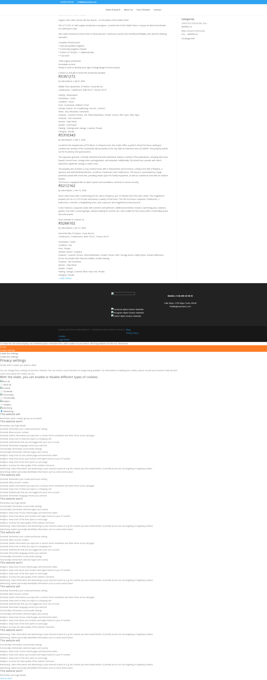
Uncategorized (188, 38)
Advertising (8, 411)
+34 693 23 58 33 (66, 2)
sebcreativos (66, 81)
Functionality (9, 398)
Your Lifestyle (143, 10)
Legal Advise (64, 339)
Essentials (7, 391)
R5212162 (66, 185)
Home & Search (113, 10)
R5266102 (66, 223)
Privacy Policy (132, 333)
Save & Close (6, 678)
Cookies (62, 336)
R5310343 (66, 134)
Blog (128, 329)
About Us (128, 10)
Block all (7, 384)
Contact (157, 10)
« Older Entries (64, 278)
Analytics (7, 404)
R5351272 (66, 76)
